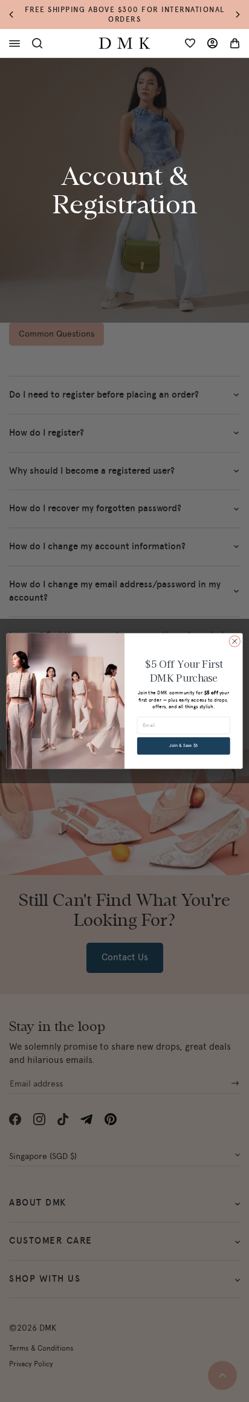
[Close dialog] (234, 641)
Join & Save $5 (183, 746)
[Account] (212, 43)
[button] (17, 14)
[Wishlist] (190, 43)
